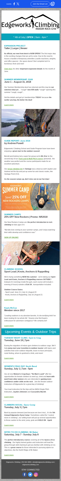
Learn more (9, 105)
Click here (8, 69)
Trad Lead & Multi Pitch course (30, 159)
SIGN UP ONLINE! (11, 237)
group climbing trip (15, 169)
